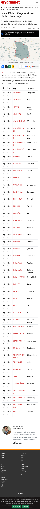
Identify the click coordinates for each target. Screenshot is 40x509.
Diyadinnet (5, 7)
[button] (13, 66)
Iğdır (22, 457)
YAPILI (15, 376)
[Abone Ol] (32, 67)
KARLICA (16, 284)
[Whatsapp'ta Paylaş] (9, 66)
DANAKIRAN (18, 192)
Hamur (22, 7)
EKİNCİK (16, 206)
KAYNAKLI (17, 291)
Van (2, 468)
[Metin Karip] (6, 430)
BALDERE (17, 163)
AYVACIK (16, 156)
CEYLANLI (17, 178)
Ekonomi (23, 472)
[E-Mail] (14, 442)
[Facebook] (17, 442)
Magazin (3, 481)
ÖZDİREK (17, 319)
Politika (3, 483)
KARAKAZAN (18, 270)
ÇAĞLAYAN (17, 185)
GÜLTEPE (16, 227)
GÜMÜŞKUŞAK (19, 234)
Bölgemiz (3, 470)
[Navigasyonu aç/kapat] (36, 2)
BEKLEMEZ (17, 171)
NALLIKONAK (18, 312)
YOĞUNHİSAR (18, 383)
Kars (22, 459)
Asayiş (22, 464)
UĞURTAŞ (17, 369)
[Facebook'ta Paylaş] (2, 66)
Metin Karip (4, 28)
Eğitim (22, 470)
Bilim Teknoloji (25, 466)
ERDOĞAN (17, 213)
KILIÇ (15, 298)
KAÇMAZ (16, 241)
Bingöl (2, 455)
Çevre (22, 468)
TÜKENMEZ (17, 362)
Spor (22, 474)
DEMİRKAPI (17, 199)
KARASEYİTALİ (19, 277)
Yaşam (2, 472)
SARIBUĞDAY (18, 326)
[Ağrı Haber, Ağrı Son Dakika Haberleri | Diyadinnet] (10, 2)
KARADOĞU (17, 263)
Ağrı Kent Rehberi (14, 7)
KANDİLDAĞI (18, 256)
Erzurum (23, 453)
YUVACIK (16, 412)
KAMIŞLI (16, 249)
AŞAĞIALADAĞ (19, 121)
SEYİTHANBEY (19, 341)
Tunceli (3, 466)
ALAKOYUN (17, 114)
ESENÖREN (17, 220)
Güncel (3, 477)
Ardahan (3, 453)
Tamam (25, 506)
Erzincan (3, 461)
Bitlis (2, 457)
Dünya (2, 487)
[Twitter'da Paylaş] (6, 66)
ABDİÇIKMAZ (18, 93)
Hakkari (23, 455)
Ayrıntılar (16, 506)
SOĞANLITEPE (19, 348)
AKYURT (16, 107)
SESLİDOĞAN (18, 334)
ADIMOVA (17, 100)
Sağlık (2, 485)
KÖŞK (15, 305)
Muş (2, 464)
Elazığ (2, 459)
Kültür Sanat (4, 479)
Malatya (23, 461)
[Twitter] (20, 442)
